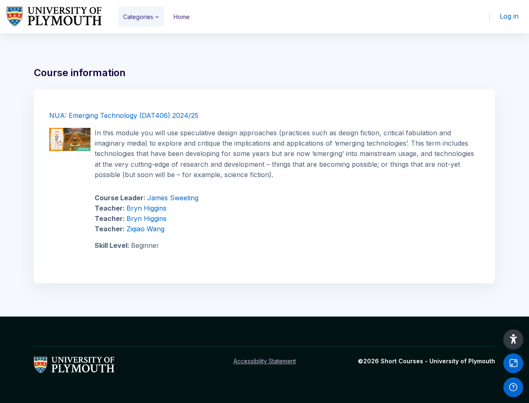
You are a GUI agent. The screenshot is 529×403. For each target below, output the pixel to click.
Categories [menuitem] (138, 16)
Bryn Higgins (146, 208)
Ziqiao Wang (145, 229)
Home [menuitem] (182, 16)
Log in (509, 16)
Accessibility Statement (265, 361)
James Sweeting (172, 198)
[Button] (513, 363)
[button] (513, 339)
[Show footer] (513, 387)
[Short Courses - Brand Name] (54, 16)
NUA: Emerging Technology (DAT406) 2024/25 (123, 115)
